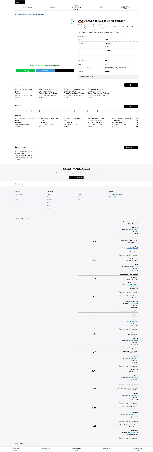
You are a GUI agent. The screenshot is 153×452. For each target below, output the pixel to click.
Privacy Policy (113, 197)
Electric (49, 197)
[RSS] (137, 217)
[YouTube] (133, 217)
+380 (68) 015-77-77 (132, 322)
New (16, 197)
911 (26, 111)
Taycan (115, 111)
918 (34, 111)
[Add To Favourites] (72, 20)
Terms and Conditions (115, 194)
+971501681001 (133, 303)
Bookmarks (18, 194)
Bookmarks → (131, 147)
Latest (17, 202)
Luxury (49, 202)
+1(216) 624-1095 (132, 266)
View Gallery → (82, 36)
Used (16, 200)
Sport (48, 205)
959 (42, 111)
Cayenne (70, 111)
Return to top (19, 184)
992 (50, 111)
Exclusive (49, 200)
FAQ (79, 200)
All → (131, 85)
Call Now (79, 177)
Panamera (104, 111)
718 (18, 111)
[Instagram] (129, 217)
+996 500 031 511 (132, 432)
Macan (94, 111)
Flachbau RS (82, 111)
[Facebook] (124, 217)
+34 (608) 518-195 (132, 248)
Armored (49, 194)
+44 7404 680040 (133, 285)
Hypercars (49, 208)
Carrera (60, 111)
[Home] (76, 7)
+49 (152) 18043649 (132, 229)
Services (80, 197)
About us (80, 194)
